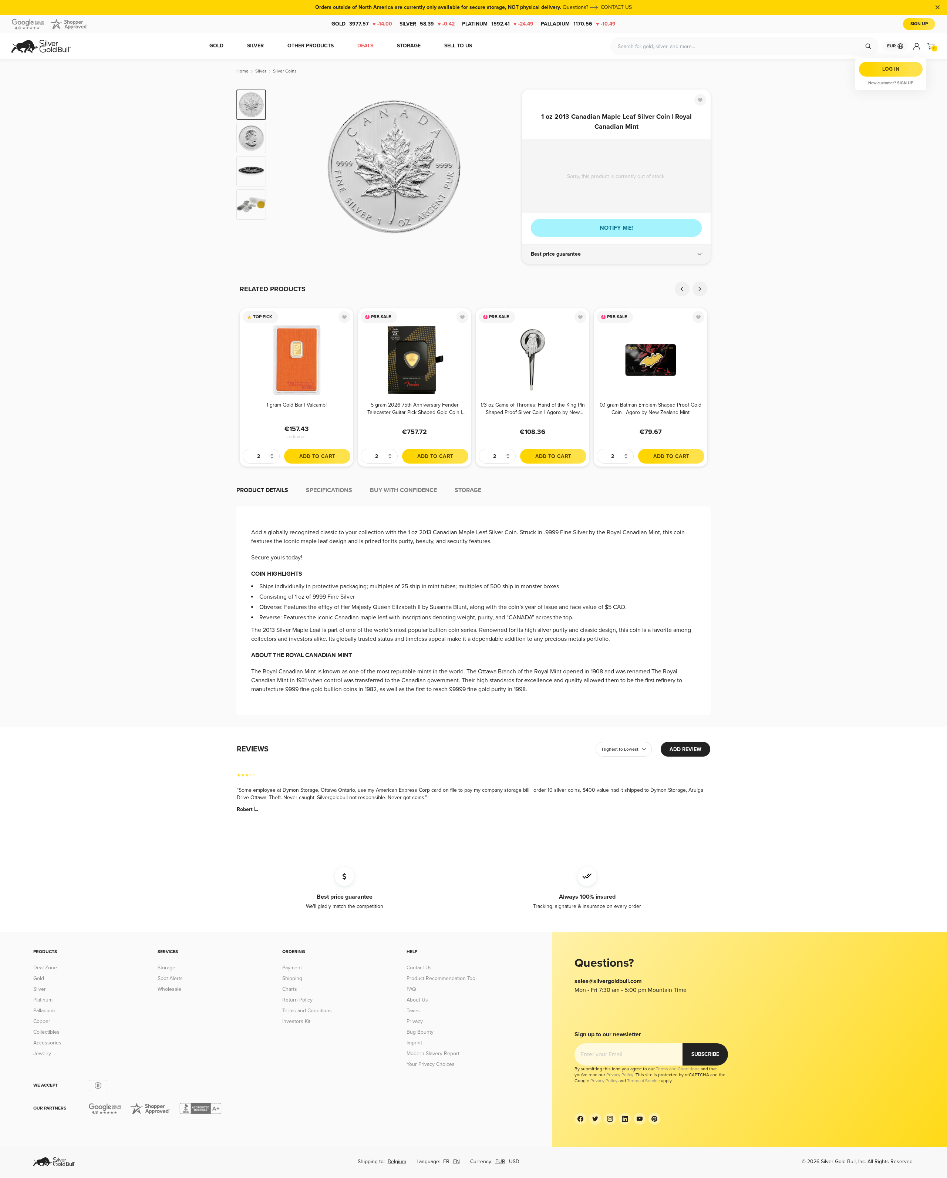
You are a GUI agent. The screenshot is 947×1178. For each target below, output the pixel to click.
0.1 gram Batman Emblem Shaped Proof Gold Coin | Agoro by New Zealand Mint (650, 408)
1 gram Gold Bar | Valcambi (296, 405)
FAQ (411, 989)
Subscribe (705, 1054)
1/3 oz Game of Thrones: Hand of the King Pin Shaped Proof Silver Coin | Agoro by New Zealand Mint (533, 408)
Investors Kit (296, 1021)
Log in (890, 69)
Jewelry (42, 1053)
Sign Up (919, 24)
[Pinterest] (654, 1119)
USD (514, 1161)
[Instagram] (610, 1119)
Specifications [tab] (329, 490)
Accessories (47, 1043)
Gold (361, 24)
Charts (289, 989)
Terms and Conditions (307, 1010)
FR (446, 1161)
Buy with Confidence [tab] (403, 490)
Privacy (415, 1021)
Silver (427, 24)
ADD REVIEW (685, 749)
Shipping (292, 978)
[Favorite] (700, 100)
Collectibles (46, 1032)
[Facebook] (580, 1119)
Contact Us (419, 968)
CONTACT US (616, 7)
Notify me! (616, 228)
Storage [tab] (468, 490)
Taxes (413, 1010)
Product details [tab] (262, 490)
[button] (616, 254)
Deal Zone (45, 968)
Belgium (397, 1161)
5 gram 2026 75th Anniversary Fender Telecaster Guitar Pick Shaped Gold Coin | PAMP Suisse (414, 408)
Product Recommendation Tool (441, 978)
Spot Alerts (170, 978)
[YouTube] (640, 1119)
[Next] (505, 167)
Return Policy (297, 1000)
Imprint (414, 1043)
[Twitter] (595, 1119)
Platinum (497, 24)
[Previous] (283, 167)
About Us (417, 1000)
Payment (292, 968)
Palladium (578, 24)
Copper (41, 1021)
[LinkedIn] (625, 1119)
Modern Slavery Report (433, 1053)
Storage (166, 968)
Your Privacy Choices (431, 1064)
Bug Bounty (420, 1032)
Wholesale (169, 989)
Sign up (905, 83)
